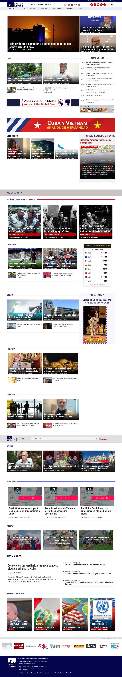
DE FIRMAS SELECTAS (15, 593)
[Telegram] (101, 4)
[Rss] (104, 4)
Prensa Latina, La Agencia (92, 1)
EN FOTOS (10, 526)
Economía (11, 394)
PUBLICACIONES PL (97, 295)
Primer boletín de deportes (94, 95)
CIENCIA (10, 295)
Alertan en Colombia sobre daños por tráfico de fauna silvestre (63, 325)
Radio (80, 8)
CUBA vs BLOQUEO (14, 556)
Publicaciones (57, 8)
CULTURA (11, 349)
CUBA (9, 58)
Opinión (22, 8)
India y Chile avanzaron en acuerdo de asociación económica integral (27, 424)
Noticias (11, 8)
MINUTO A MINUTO (97, 58)
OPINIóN (10, 446)
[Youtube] (98, 4)
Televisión (70, 8)
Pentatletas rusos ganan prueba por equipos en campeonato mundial (62, 274)
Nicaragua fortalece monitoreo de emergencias (95, 141)
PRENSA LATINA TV (14, 193)
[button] (112, 4)
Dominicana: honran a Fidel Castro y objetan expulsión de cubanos (27, 89)
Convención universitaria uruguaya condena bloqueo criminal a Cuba (33, 567)
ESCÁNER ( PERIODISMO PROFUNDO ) (21, 199)
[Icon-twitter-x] (95, 4)
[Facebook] (91, 4)
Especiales (44, 8)
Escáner (32, 8)
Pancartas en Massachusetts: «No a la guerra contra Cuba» (88, 573)
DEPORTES (12, 244)
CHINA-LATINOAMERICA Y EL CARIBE (100, 136)
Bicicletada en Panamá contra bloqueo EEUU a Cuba (85, 564)
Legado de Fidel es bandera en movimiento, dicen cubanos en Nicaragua (89, 583)
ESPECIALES (11, 481)
